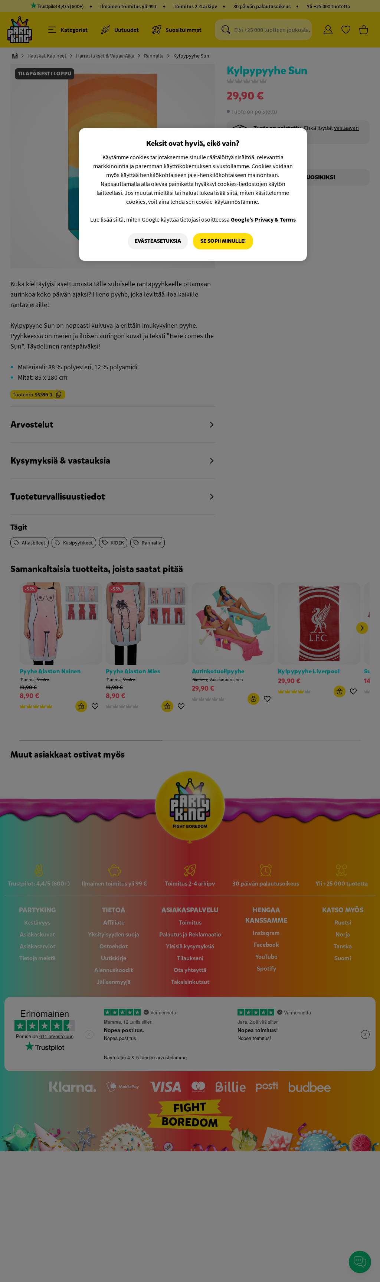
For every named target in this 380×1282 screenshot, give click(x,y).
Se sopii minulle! (223, 241)
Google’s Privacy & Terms (263, 219)
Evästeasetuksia (158, 241)
